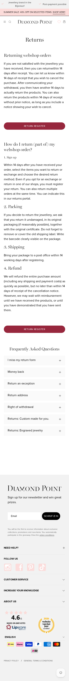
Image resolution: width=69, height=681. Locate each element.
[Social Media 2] (19, 567)
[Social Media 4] (42, 567)
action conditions (46, 535)
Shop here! (59, 12)
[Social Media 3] (30, 567)
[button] (9, 21)
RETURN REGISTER (34, 126)
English (10, 637)
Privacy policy (11, 660)
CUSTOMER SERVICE (16, 579)
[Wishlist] (59, 21)
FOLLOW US (11, 559)
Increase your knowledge (21, 590)
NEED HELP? (11, 548)
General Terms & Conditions (38, 660)
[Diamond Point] (35, 22)
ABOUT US (10, 601)
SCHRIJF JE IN (51, 516)
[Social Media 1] (8, 567)
